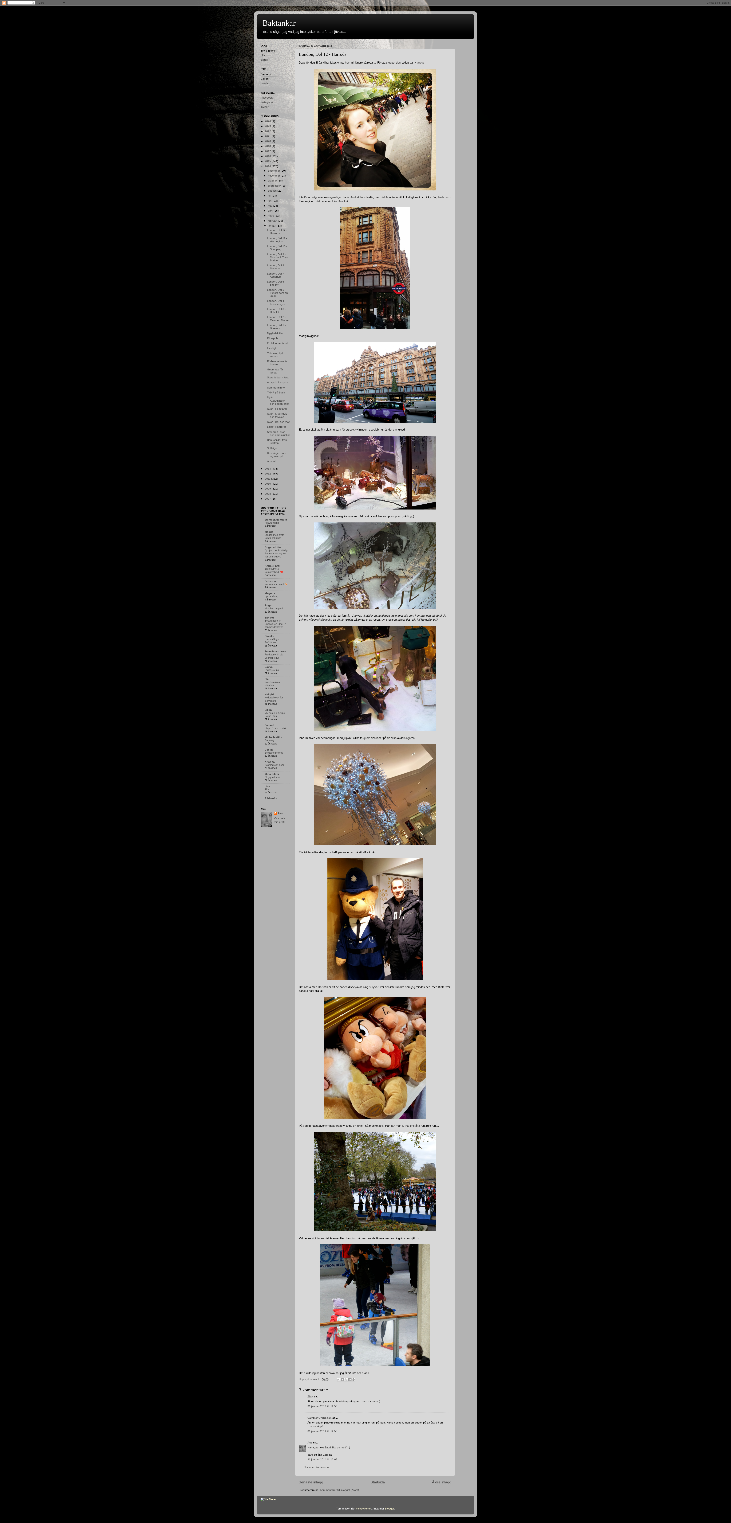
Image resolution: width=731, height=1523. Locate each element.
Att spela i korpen (277, 382)
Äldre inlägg (441, 1482)
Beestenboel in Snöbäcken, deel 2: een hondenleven (275, 623)
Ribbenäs (271, 798)
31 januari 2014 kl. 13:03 (322, 1459)
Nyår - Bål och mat (278, 421)
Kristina (270, 761)
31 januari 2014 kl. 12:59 (322, 1431)
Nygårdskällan (275, 333)
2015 (268, 161)
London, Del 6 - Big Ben (276, 283)
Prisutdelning (272, 522)
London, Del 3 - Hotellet (276, 311)
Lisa (267, 786)
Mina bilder (272, 774)
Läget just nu (272, 670)
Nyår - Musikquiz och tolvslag (277, 415)
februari (273, 220)
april (271, 210)
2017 (268, 151)
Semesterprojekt (274, 752)
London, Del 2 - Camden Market (278, 319)
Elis (267, 679)
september (275, 185)
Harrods (419, 62)
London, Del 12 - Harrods (277, 232)
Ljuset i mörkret (276, 426)
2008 (268, 493)
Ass (309, 1442)
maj (270, 205)
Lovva (269, 667)
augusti (272, 190)
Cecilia (269, 749)
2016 (268, 156)
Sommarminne (276, 387)
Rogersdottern (274, 547)
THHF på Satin (276, 392)
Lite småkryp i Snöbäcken (272, 641)
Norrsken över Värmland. (272, 684)
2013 (268, 468)
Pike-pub (272, 338)
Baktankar (279, 23)
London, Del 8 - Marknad (276, 267)
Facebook (267, 97)
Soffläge (272, 448)
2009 (268, 488)
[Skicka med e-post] (339, 1379)
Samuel (269, 725)
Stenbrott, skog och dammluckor (278, 433)
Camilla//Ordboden (319, 1417)
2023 (268, 126)
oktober (273, 180)
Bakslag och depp (274, 764)
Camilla (269, 636)
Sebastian (271, 581)
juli (270, 195)
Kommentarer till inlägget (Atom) (339, 1490)
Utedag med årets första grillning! (274, 536)
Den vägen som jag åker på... (276, 455)
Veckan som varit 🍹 (276, 584)
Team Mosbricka (275, 651)
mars (271, 215)
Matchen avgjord (274, 608)
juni (270, 200)
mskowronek (363, 1508)
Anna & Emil (272, 565)
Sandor (269, 617)
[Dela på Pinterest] (353, 1379)
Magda (269, 531)
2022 (268, 131)
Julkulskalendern (276, 519)
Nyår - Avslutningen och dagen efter (278, 400)
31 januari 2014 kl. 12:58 (322, 1406)
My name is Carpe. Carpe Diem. (275, 715)
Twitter (265, 106)
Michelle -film (273, 737)
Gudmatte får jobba (275, 371)
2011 (268, 478)
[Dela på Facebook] (350, 1379)
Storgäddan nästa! (278, 377)
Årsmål (271, 461)
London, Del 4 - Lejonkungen (276, 302)
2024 (268, 121)
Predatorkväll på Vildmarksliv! (274, 656)
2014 (268, 166)
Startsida (377, 1482)
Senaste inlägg (311, 1482)
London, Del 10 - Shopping (277, 248)
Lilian (268, 710)
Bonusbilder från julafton (277, 441)
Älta (267, 789)
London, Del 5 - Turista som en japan (277, 292)
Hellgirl (269, 694)
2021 (268, 136)
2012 (268, 473)
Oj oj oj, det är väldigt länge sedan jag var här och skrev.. (276, 553)
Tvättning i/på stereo (275, 355)
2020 (268, 141)
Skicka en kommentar (317, 1467)
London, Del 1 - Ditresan (276, 327)
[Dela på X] (346, 1379)
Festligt (271, 348)
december (274, 170)
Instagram (267, 102)
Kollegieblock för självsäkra (274, 699)
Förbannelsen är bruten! (277, 363)
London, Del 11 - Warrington (277, 240)
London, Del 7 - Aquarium (276, 275)
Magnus (270, 593)
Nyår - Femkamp (277, 408)
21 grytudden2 (272, 777)
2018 (268, 146)
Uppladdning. (272, 596)
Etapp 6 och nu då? (275, 728)
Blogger (389, 1508)
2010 (268, 483)
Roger (268, 605)
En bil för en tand (277, 343)
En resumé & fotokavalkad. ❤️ (274, 570)
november (274, 175)
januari (272, 225)
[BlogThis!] (342, 1379)
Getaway (269, 740)
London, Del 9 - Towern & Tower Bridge (278, 257)
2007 (268, 498)
